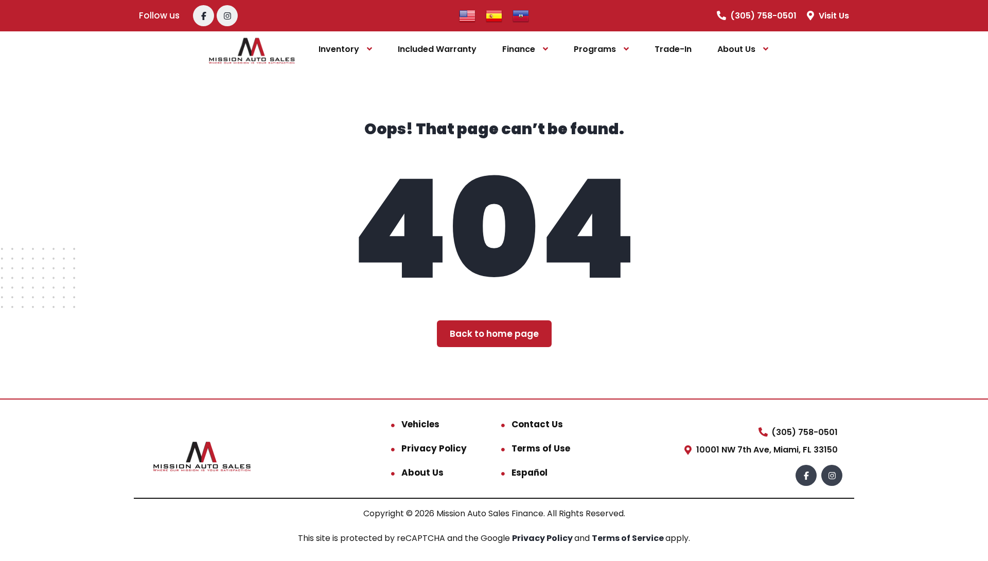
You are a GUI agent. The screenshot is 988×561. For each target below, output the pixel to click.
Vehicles (420, 424)
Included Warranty (437, 49)
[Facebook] (203, 15)
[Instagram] (227, 15)
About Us (736, 49)
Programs (595, 49)
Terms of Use (540, 448)
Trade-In (673, 49)
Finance (518, 49)
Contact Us (537, 424)
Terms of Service (628, 538)
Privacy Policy (434, 448)
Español (529, 472)
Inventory (339, 49)
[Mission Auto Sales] (251, 50)
